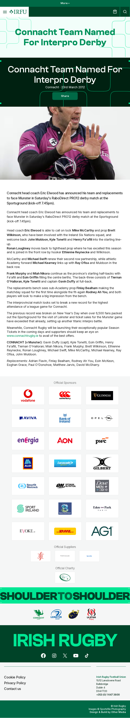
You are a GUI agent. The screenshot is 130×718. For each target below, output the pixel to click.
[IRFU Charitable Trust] (65, 577)
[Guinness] (102, 395)
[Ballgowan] (65, 508)
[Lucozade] (65, 463)
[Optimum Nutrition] (65, 486)
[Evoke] (28, 531)
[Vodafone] (28, 395)
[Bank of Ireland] (65, 418)
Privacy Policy (15, 683)
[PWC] (102, 441)
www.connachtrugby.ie (22, 335)
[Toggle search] (125, 12)
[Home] (18, 12)
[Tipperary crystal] (65, 556)
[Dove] (102, 486)
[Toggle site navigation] (4, 12)
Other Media (118, 712)
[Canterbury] (65, 395)
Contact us (12, 689)
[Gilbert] (102, 463)
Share (65, 96)
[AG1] (102, 531)
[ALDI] (28, 463)
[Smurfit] (28, 486)
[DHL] (65, 531)
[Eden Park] (102, 508)
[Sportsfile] (89, 556)
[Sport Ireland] (28, 508)
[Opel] (102, 418)
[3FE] (40, 556)
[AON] (65, 441)
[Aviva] (28, 418)
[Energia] (28, 441)
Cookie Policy (15, 677)
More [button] (64, 3)
